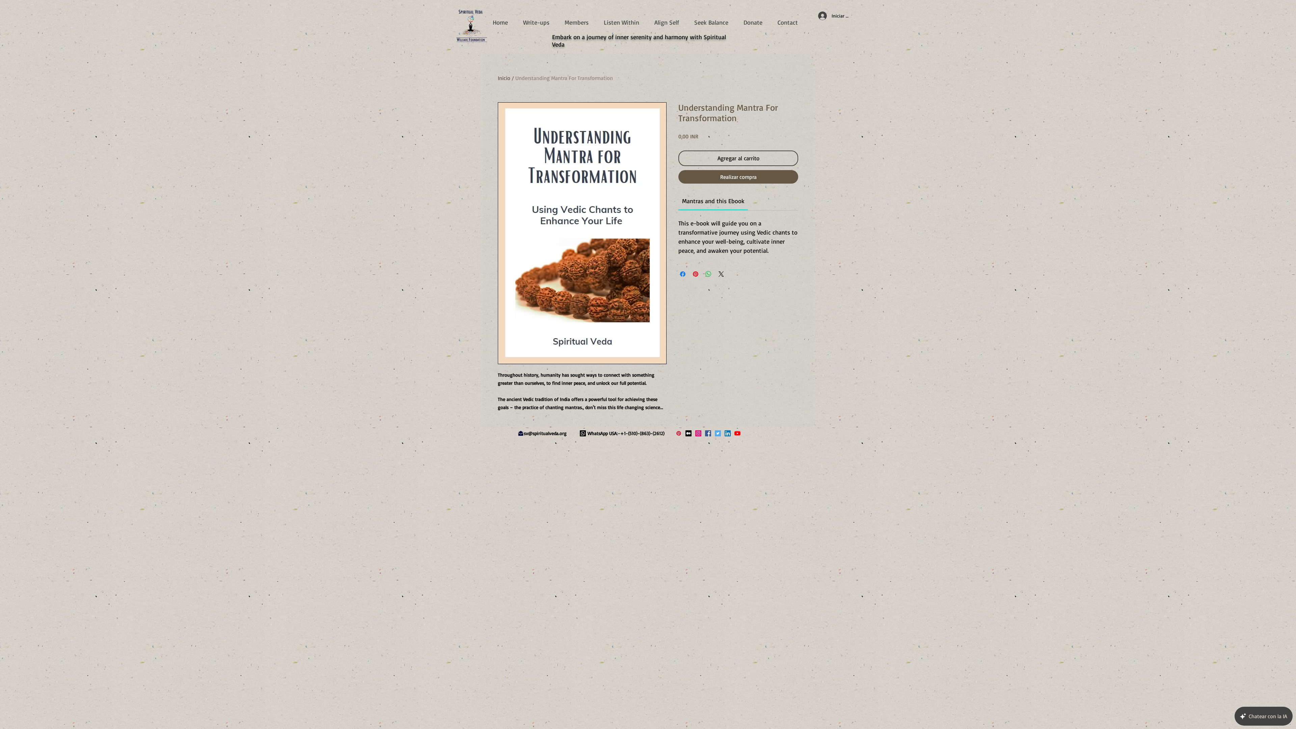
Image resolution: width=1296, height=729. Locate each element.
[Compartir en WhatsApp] (708, 274)
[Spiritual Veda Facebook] (708, 433)
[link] (713, 201)
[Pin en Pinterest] (696, 274)
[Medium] (688, 433)
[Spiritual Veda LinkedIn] (728, 433)
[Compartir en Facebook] (683, 274)
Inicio (504, 78)
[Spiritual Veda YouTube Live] (737, 433)
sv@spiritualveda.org (545, 433)
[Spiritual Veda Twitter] (718, 433)
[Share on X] (721, 274)
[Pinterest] (679, 433)
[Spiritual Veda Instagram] (698, 433)
